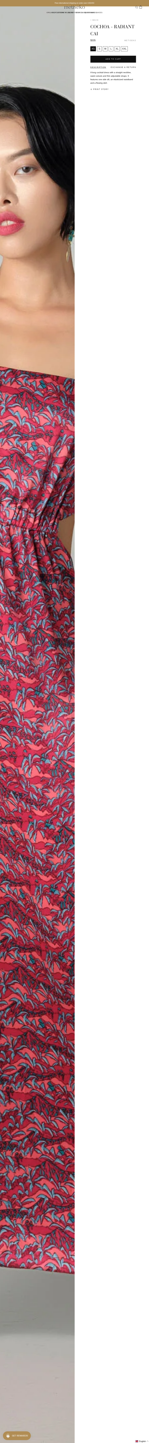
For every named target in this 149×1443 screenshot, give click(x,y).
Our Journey (59, 12)
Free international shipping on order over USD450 (74, 3)
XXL (124, 48)
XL (117, 48)
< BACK (94, 20)
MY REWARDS (90, 12)
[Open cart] (140, 7)
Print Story (101, 89)
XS (93, 48)
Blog (70, 12)
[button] (142, 1441)
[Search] (136, 7)
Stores (79, 12)
